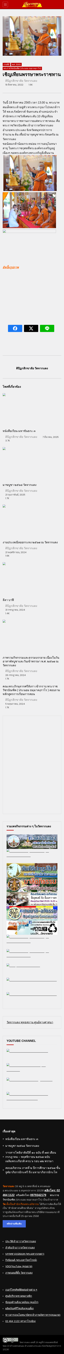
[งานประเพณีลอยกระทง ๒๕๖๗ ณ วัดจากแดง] (32, 521)
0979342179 (38, 1195)
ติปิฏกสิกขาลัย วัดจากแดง (21, 81)
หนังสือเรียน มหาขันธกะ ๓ (19, 430)
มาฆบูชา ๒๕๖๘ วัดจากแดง (19, 484)
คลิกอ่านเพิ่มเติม (14, 1223)
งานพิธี (6, 64)
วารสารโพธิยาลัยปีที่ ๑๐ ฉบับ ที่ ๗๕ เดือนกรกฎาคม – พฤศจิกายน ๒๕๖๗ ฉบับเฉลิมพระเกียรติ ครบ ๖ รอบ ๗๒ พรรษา (30, 1157)
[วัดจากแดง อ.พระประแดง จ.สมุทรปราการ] (32, 4)
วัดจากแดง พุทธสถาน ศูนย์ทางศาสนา (30, 1022)
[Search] (59, 4)
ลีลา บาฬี (8, 600)
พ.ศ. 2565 (16, 64)
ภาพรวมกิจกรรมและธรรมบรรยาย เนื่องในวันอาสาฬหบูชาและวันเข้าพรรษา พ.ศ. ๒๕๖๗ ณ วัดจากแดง (31, 661)
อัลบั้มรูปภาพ (11, 267)
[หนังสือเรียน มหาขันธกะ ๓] (32, 409)
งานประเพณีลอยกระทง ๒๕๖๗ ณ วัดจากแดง (30, 542)
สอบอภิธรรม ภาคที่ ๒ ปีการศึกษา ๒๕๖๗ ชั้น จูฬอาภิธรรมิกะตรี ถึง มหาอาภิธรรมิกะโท (32, 1170)
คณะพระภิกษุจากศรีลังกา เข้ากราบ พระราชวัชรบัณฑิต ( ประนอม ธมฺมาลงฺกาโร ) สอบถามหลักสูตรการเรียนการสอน (31, 690)
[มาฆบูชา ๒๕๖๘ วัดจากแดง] (32, 463)
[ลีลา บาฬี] (32, 578)
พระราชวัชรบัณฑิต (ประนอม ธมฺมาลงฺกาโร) (22, 68)
